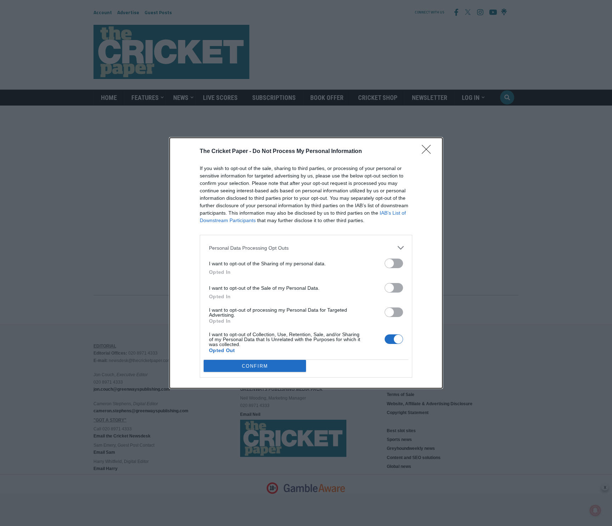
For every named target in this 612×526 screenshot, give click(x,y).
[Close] (428, 151)
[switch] (394, 263)
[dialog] (306, 263)
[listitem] (306, 247)
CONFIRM (255, 366)
